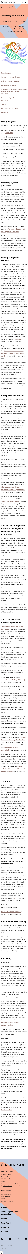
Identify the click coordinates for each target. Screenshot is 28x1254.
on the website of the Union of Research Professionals (13, 768)
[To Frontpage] (14, 1165)
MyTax (15, 898)
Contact (4, 1231)
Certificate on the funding (9, 108)
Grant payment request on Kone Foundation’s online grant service (12, 353)
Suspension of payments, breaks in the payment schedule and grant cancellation (14, 91)
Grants (7, 6)
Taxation (4, 104)
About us (5, 1227)
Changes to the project (8, 85)
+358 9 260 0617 (7, 1186)
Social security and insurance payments (11, 99)
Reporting (4, 112)
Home (2, 6)
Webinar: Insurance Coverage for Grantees (13, 739)
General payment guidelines (10, 77)
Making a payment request (10, 81)
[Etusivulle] (9, 2)
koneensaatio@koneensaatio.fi (9, 1184)
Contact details (6, 1110)
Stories (4, 1218)
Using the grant (6, 73)
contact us (9, 133)
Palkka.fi (19, 339)
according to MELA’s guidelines (13, 680)
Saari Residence (7, 1223)
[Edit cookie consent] (1, 1252)
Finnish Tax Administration (11, 912)
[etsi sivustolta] (22, 1)
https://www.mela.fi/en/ (11, 501)
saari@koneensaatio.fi (7, 1201)
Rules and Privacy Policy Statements (9, 1249)
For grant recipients (14, 6)
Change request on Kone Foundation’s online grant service (13, 489)
